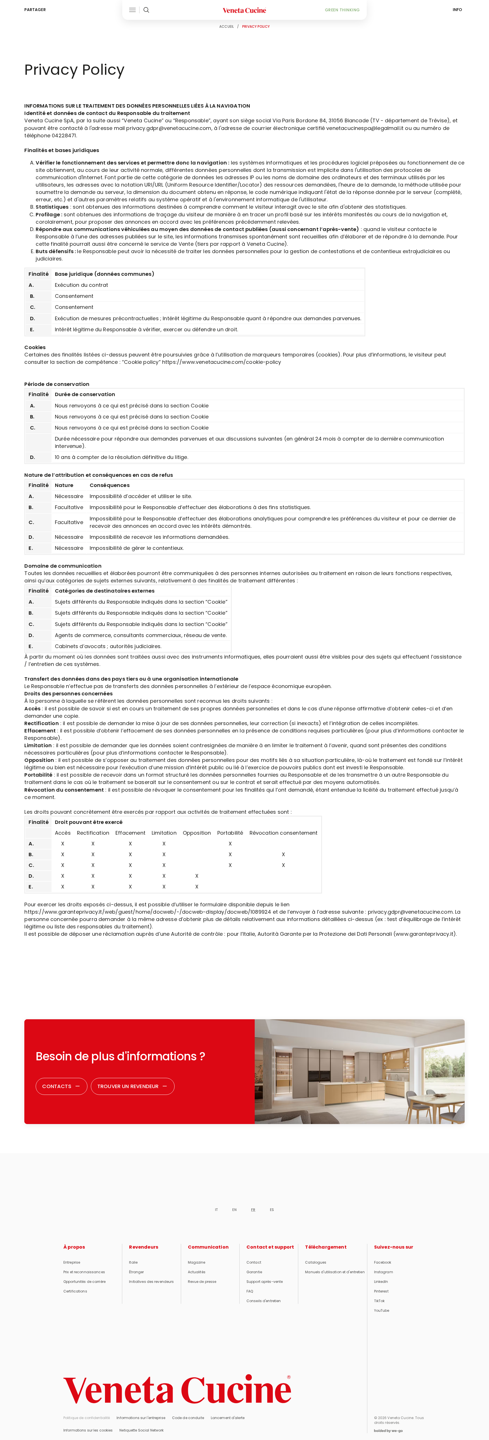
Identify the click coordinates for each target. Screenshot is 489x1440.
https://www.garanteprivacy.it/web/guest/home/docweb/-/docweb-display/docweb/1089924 (147, 911)
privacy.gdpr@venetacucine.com (410, 911)
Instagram (383, 1272)
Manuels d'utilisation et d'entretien (334, 1272)
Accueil (226, 26)
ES (272, 1209)
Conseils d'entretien (263, 1300)
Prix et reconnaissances (84, 1272)
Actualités (196, 1272)
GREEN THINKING (342, 10)
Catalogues (315, 1262)
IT (216, 1209)
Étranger (136, 1272)
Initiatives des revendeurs (151, 1281)
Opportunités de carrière (84, 1281)
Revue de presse (202, 1281)
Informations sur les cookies (88, 1430)
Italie (133, 1262)
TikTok (379, 1300)
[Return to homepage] (177, 1389)
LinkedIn (381, 1281)
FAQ (249, 1291)
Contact (253, 1262)
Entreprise (71, 1262)
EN (234, 1209)
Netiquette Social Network (141, 1430)
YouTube (381, 1310)
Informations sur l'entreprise (141, 1417)
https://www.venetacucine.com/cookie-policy (221, 362)
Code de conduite (188, 1417)
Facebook (382, 1262)
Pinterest (381, 1291)
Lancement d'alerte (227, 1417)
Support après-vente (264, 1281)
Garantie (254, 1272)
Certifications (75, 1291)
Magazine (196, 1262)
